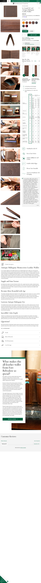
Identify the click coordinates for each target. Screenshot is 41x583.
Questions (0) (36, 443)
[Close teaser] (7, 581)
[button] (24, 48)
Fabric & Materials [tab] (9, 336)
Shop (9, 1)
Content (4, 1)
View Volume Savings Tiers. (29, 44)
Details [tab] (6, 332)
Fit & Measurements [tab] (9, 341)
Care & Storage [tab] (8, 345)
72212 (26, 37)
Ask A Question (37, 440)
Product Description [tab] (9, 264)
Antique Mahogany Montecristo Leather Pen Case (36, 79)
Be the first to (20, 447)
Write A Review (4, 440)
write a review (23, 447)
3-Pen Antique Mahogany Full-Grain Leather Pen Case (26, 79)
